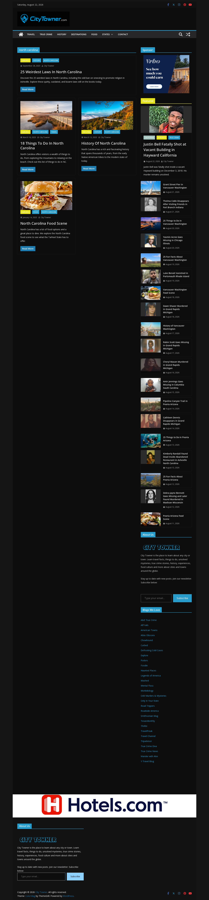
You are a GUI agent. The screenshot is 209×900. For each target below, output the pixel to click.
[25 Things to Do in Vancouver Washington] (151, 224)
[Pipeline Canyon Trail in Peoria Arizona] (151, 405)
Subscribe (182, 598)
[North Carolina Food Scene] (46, 195)
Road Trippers (148, 705)
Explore (144, 655)
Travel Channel (148, 736)
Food (94, 34)
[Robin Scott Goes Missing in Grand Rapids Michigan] (151, 348)
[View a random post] (188, 34)
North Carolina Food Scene (43, 223)
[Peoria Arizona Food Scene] (151, 519)
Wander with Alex (149, 756)
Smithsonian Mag (149, 715)
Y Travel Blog (147, 761)
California (149, 137)
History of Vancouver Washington (173, 327)
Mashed (145, 680)
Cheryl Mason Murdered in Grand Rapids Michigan (175, 365)
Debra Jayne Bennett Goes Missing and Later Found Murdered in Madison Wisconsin (175, 497)
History (61, 34)
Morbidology (147, 690)
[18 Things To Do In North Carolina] (46, 115)
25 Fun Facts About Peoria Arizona (173, 478)
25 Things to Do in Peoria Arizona (176, 439)
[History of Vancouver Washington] (151, 329)
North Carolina (51, 60)
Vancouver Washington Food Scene (175, 291)
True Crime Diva (149, 746)
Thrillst (144, 726)
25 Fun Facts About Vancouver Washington (175, 258)
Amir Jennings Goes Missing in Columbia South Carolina (173, 384)
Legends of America (151, 675)
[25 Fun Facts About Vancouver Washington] (151, 260)
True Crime (46, 34)
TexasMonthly (148, 720)
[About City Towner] (161, 541)
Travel (31, 34)
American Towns (149, 630)
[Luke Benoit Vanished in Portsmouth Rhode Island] (151, 277)
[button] (111, 34)
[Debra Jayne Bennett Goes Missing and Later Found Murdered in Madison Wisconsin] (151, 500)
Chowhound (147, 640)
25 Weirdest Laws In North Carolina (51, 71)
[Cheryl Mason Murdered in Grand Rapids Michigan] (151, 367)
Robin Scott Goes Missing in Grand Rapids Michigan (176, 345)
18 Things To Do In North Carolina (41, 145)
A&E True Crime (149, 620)
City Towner (49, 66)
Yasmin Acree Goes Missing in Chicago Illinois (173, 240)
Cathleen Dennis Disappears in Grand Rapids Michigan (173, 420)
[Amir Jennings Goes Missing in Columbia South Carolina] (151, 387)
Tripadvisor (146, 741)
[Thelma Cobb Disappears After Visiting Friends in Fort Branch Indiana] (151, 206)
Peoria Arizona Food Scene (173, 517)
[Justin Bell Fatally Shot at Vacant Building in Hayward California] (166, 119)
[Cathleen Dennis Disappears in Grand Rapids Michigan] (151, 423)
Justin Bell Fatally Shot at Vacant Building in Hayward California (165, 150)
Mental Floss (147, 685)
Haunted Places (148, 670)
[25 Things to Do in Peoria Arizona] (151, 441)
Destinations (78, 34)
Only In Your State (150, 700)
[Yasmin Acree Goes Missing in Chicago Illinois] (151, 242)
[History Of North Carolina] (107, 115)
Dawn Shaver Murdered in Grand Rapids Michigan (175, 309)
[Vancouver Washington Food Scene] (151, 293)
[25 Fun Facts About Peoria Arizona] (151, 480)
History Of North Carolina (103, 143)
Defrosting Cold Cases (152, 650)
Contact (123, 34)
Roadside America (150, 710)
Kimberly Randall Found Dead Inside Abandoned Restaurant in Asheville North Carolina (175, 458)
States (106, 34)
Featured (25, 60)
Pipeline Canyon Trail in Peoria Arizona (175, 403)
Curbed (144, 645)
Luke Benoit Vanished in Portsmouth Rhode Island (176, 275)
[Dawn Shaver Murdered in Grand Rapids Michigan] (151, 311)
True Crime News (149, 751)
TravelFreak (146, 731)
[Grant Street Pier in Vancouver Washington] (151, 188)
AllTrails (144, 625)
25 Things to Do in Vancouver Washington (175, 222)
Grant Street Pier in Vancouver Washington (175, 186)
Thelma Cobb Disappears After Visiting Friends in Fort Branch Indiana (176, 204)
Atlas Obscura (148, 635)
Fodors (144, 660)
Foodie (144, 665)
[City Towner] (21, 34)
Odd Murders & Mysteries (153, 695)
